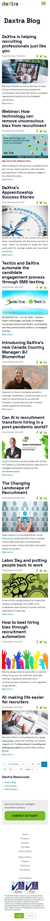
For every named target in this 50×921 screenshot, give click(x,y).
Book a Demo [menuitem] (25, 857)
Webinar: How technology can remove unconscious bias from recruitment (24, 118)
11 (33, 764)
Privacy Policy (15, 909)
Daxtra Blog (10, 782)
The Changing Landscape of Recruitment (16, 487)
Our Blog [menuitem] (25, 847)
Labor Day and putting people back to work (24, 563)
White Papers (11, 789)
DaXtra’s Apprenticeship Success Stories (18, 192)
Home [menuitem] (25, 834)
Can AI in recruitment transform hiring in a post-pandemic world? (25, 422)
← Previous (13, 764)
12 (38, 764)
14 (5, 769)
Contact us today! (25, 816)
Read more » (7, 103)
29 (21, 769)
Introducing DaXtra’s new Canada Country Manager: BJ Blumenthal (23, 349)
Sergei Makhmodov (11, 461)
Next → (29, 769)
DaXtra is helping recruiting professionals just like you (24, 43)
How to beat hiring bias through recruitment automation (20, 629)
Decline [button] (30, 915)
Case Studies (11, 786)
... (27, 764)
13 (44, 764)
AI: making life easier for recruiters (23, 700)
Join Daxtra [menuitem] (25, 870)
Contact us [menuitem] (25, 866)
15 (10, 769)
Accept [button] (19, 915)
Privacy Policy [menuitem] (25, 851)
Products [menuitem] (25, 839)
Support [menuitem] (25, 861)
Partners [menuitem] (25, 843)
